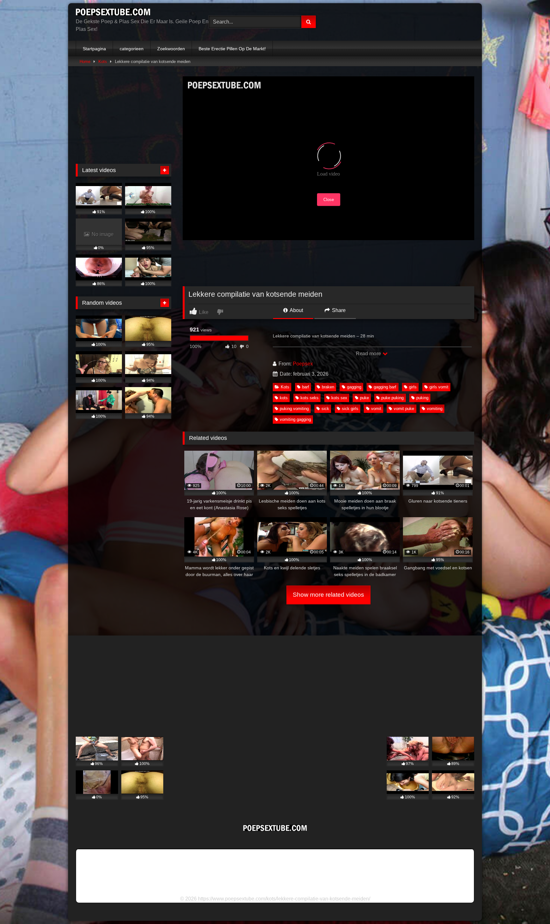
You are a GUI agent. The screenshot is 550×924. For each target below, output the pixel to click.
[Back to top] (530, 905)
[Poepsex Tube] (113, 13)
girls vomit (438, 387)
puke (364, 397)
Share (338, 310)
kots (284, 397)
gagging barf (385, 387)
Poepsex (303, 363)
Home (85, 61)
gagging (354, 387)
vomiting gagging (295, 419)
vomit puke (404, 408)
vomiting (434, 408)
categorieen (132, 48)
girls (413, 387)
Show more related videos (328, 594)
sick (325, 408)
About (296, 310)
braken (328, 387)
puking (422, 397)
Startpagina (94, 48)
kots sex (339, 397)
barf (305, 387)
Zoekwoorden (171, 48)
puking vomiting (294, 408)
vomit (376, 408)
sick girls (350, 408)
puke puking (392, 397)
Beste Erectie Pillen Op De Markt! (232, 48)
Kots (102, 61)
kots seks (309, 397)
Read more (369, 353)
